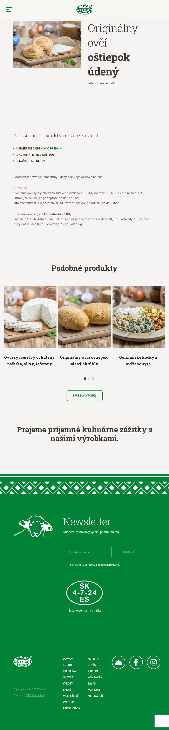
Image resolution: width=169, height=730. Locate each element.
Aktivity (94, 659)
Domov (68, 659)
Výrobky (69, 702)
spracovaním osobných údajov (102, 564)
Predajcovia (71, 708)
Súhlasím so (95, 564)
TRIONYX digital (35, 695)
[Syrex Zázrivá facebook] (134, 662)
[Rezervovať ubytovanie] (116, 662)
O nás (92, 665)
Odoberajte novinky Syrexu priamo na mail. (92, 532)
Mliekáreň (70, 696)
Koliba (67, 665)
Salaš (67, 690)
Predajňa (69, 671)
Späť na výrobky (84, 395)
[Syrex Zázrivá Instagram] (151, 662)
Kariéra (93, 671)
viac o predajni (51, 148)
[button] (85, 378)
